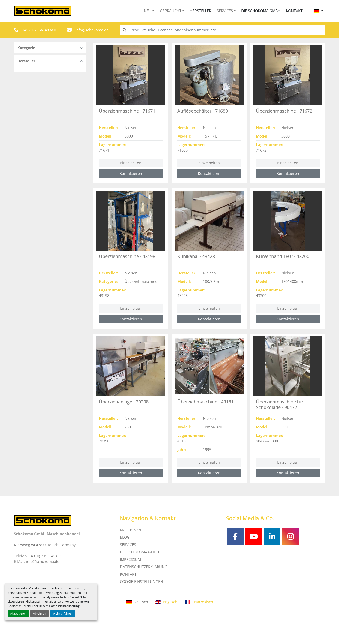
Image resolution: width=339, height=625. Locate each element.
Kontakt (294, 10)
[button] (149, 11)
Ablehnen (39, 613)
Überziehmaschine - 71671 (127, 111)
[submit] (124, 30)
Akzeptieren (18, 613)
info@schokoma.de (92, 30)
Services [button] (225, 10)
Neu (148, 10)
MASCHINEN (130, 529)
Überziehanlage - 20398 (124, 402)
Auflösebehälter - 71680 (202, 111)
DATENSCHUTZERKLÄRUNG (143, 566)
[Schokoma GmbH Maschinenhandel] (42, 519)
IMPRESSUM (130, 559)
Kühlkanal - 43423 (196, 256)
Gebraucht (170, 10)
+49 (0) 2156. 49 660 (39, 30)
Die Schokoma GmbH (260, 10)
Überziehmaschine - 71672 (284, 111)
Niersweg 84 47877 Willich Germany (45, 544)
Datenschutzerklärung (64, 606)
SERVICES (128, 544)
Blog (125, 537)
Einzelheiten (130, 162)
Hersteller (200, 10)
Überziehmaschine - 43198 (127, 256)
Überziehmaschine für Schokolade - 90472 (279, 404)
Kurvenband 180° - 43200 (282, 256)
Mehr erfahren (63, 613)
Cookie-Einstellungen (141, 581)
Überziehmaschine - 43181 (205, 402)
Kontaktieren (130, 173)
